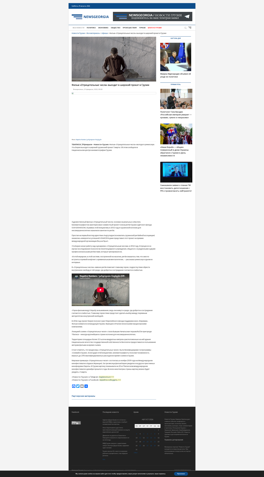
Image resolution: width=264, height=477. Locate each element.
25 (140, 445)
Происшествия (130, 28)
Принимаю (181, 474)
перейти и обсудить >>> (110, 380)
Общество (115, 28)
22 (155, 442)
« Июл (135, 452)
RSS (104, 459)
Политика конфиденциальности (182, 469)
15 (155, 438)
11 (140, 438)
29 (155, 445)
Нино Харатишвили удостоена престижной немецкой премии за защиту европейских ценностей (116, 430)
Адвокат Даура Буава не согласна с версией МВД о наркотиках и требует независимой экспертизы (115, 422)
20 (147, 442)
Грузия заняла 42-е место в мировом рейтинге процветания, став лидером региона (115, 453)
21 (151, 442)
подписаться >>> (106, 377)
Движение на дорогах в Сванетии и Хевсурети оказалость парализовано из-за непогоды (116, 438)
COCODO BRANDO (130, 470)
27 (147, 445)
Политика (91, 28)
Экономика (103, 28)
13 (147, 438)
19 (144, 442)
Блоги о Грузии (155, 28)
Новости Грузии (77, 470)
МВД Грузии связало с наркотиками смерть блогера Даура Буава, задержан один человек (116, 445)
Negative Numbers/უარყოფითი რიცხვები (88, 139)
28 (151, 445)
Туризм (142, 28)
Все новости (78, 28)
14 (151, 438)
